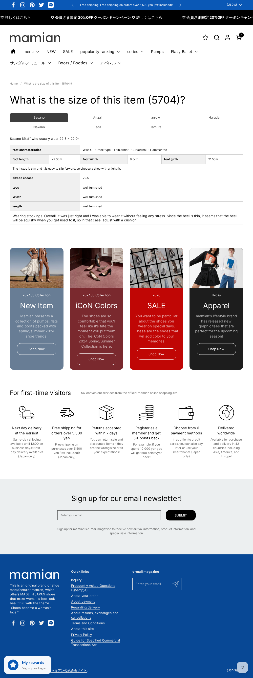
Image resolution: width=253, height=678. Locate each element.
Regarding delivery (85, 607)
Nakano (39, 127)
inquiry (76, 580)
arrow (155, 117)
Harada (214, 117)
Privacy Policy (81, 635)
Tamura (155, 127)
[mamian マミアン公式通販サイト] (35, 37)
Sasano (39, 117)
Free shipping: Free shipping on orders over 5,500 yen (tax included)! (126, 5)
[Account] (228, 37)
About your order (84, 596)
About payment (83, 601)
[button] (216, 37)
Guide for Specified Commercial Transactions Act (95, 642)
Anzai (97, 117)
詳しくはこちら (141, 17)
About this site (82, 629)
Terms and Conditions (88, 623)
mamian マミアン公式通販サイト (63, 670)
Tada (97, 127)
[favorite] (205, 37)
